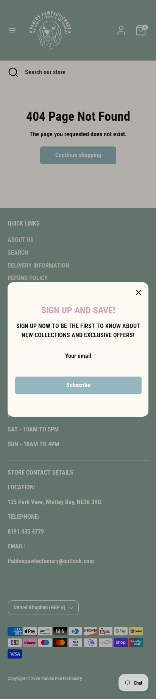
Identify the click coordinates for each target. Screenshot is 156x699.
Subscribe (78, 385)
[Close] (138, 292)
